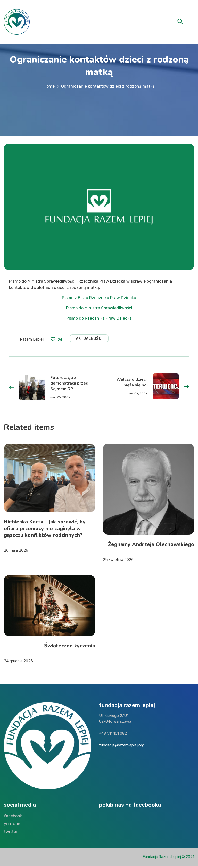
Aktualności (89, 338)
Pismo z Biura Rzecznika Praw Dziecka (99, 297)
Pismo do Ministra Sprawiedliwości (99, 308)
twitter (11, 831)
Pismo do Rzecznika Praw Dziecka (99, 318)
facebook (13, 816)
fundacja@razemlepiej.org (121, 745)
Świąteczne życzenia (69, 645)
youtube (12, 823)
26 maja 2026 (16, 550)
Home (49, 86)
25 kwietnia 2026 (118, 559)
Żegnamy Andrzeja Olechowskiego (151, 544)
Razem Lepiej (32, 339)
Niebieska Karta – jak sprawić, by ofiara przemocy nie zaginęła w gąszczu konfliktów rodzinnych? (45, 528)
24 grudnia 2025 (18, 661)
